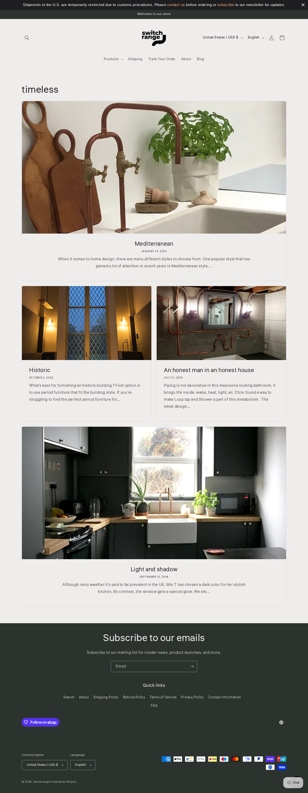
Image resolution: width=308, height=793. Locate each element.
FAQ (154, 705)
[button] (27, 38)
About (84, 697)
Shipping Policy (105, 697)
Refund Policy (134, 697)
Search (69, 697)
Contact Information (224, 697)
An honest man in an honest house (209, 370)
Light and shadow (154, 569)
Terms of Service (163, 697)
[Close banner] (303, 5)
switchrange (41, 782)
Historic (40, 370)
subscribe (226, 5)
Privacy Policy (192, 697)
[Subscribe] (191, 666)
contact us (176, 5)
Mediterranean (154, 244)
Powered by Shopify (63, 782)
